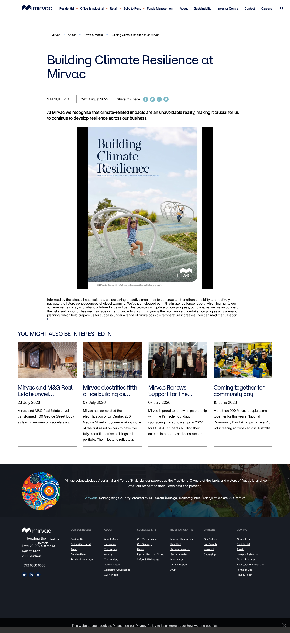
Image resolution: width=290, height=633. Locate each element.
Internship (209, 549)
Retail (74, 549)
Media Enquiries (246, 559)
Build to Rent (78, 554)
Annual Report (178, 564)
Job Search (210, 544)
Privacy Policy (244, 574)
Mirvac (55, 35)
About (72, 35)
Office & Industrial (81, 544)
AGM (173, 569)
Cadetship (210, 554)
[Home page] (36, 530)
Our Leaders (111, 559)
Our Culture (210, 539)
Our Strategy (144, 544)
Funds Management (160, 8)
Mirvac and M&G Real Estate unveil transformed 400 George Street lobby (45, 390)
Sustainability (146, 529)
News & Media (93, 35)
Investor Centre (181, 529)
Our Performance (147, 539)
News (140, 549)
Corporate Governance (117, 569)
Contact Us (243, 539)
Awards (108, 554)
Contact (243, 529)
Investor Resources (181, 539)
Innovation (110, 544)
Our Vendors (111, 574)
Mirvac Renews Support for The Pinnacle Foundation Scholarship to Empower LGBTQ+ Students (173, 390)
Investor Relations (247, 554)
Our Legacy (110, 549)
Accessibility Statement (250, 564)
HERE (51, 319)
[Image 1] (37, 7)
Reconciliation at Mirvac (150, 554)
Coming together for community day (239, 390)
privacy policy (146, 625)
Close (283, 625)
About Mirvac (111, 539)
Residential (77, 539)
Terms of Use (244, 569)
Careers (209, 529)
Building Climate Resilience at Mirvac (135, 35)
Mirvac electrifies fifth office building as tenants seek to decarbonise (110, 390)
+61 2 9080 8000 (33, 565)
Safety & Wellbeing (148, 559)
